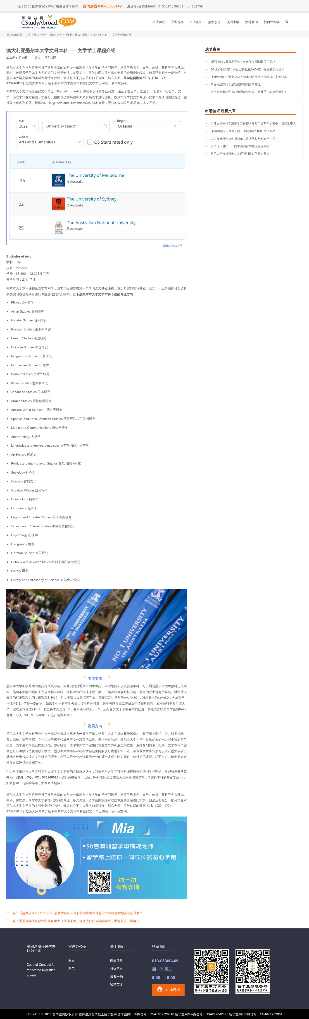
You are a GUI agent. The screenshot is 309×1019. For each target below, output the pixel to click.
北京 (71, 960)
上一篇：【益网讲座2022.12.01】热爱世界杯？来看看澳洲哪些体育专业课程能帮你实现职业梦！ (74, 913)
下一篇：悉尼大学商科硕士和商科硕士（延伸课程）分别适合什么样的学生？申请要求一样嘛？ (72, 920)
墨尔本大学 (40, 34)
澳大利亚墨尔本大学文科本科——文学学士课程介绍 (61, 50)
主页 (28, 34)
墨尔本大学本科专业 (61, 34)
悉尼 (71, 968)
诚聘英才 (116, 984)
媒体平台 (116, 968)
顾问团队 (116, 960)
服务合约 (116, 976)
